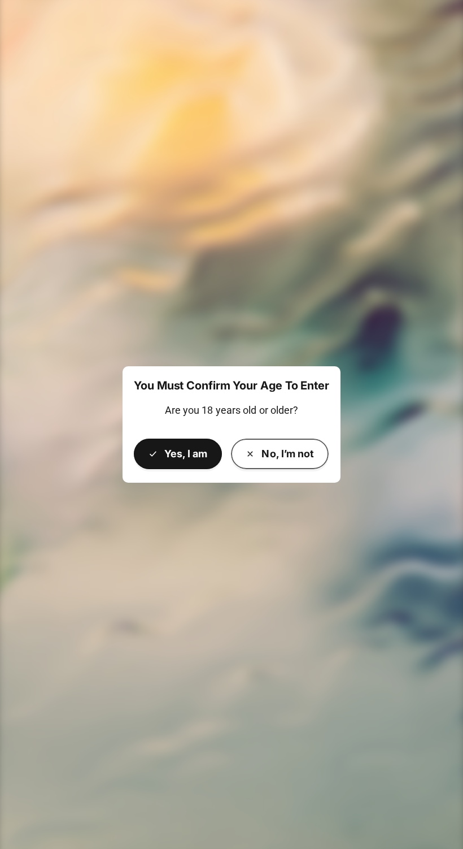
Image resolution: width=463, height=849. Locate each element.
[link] (280, 454)
